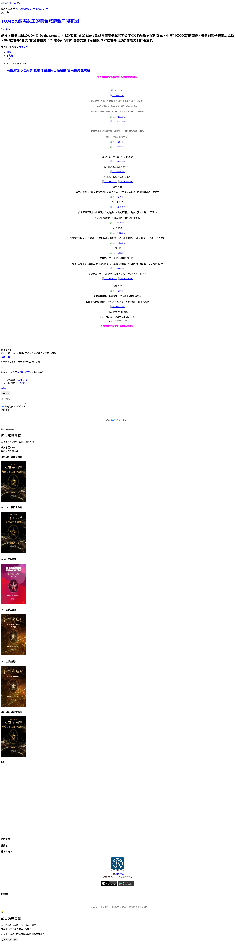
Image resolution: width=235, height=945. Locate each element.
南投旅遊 (22, 383)
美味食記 (22, 380)
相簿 (9, 52)
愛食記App (119, 874)
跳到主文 (5, 29)
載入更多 (5, 393)
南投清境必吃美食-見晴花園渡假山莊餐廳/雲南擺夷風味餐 (48, 70)
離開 (15, 940)
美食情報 (23, 47)
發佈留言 (5, 410)
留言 (26, 372)
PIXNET (97, 907)
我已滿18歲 (6, 940)
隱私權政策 (132, 907)
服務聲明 (143, 907)
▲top (3, 388)
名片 (9, 59)
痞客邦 (20, 372)
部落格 (10, 55)
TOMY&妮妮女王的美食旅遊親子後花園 (40, 21)
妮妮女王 (5, 357)
